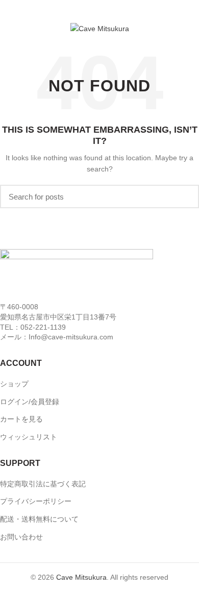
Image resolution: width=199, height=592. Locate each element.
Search (185, 196)
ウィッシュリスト (28, 437)
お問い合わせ (21, 537)
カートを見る (21, 419)
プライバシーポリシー (35, 501)
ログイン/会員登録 (29, 402)
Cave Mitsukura (81, 577)
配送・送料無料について (39, 519)
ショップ (14, 384)
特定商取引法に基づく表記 (43, 484)
